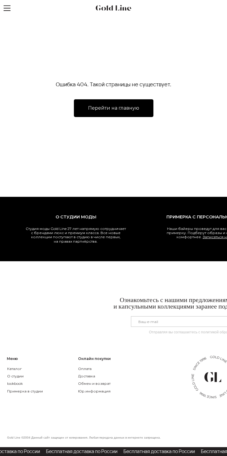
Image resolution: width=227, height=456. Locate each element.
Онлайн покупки (94, 358)
